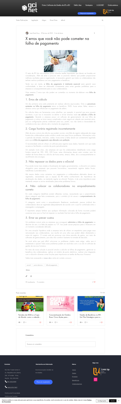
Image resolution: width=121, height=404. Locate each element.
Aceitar (113, 401)
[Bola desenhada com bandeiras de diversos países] (29, 303)
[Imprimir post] (31, 276)
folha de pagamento (51, 265)
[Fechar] (119, 400)
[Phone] (6, 381)
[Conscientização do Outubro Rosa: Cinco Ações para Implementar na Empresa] (60, 303)
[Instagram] (95, 379)
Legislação (34, 20)
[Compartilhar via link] (26, 276)
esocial (29, 265)
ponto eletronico (38, 265)
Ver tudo (102, 292)
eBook (63, 20)
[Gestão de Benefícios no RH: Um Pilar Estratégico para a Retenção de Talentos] (91, 303)
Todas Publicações (22, 20)
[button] (102, 20)
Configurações (102, 401)
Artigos (44, 20)
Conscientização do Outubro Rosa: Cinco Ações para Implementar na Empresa (60, 316)
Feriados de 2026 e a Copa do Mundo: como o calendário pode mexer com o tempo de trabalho (29, 316)
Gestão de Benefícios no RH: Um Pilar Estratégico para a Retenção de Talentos (90, 316)
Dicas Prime (53, 20)
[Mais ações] (94, 33)
